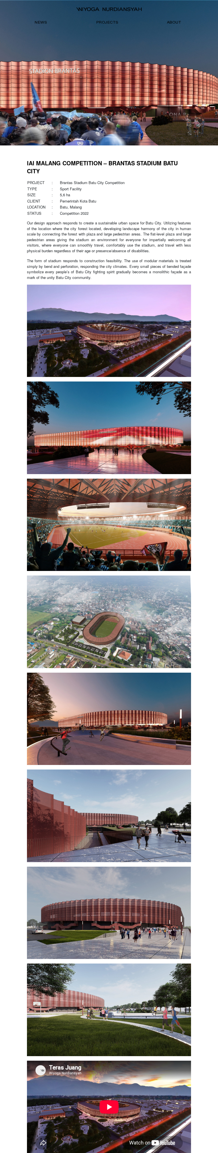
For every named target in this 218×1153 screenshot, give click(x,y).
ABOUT (174, 22)
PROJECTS (107, 22)
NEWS (41, 22)
